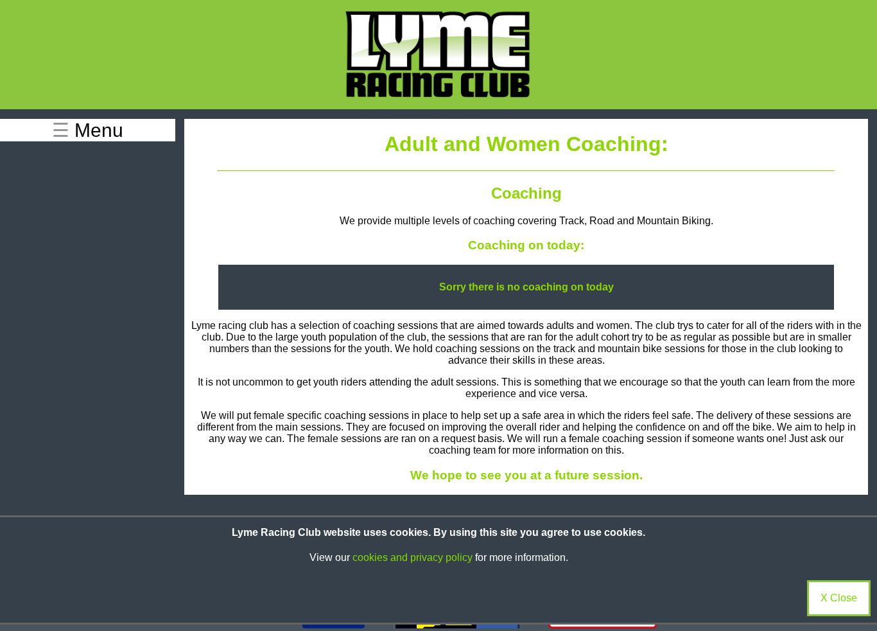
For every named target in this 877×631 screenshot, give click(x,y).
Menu (87, 130)
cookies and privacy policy (412, 557)
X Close (839, 597)
